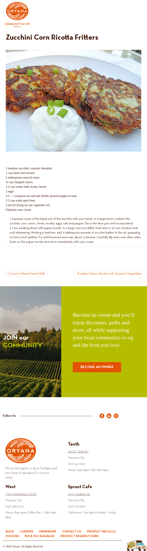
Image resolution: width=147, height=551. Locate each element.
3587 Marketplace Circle (20, 494)
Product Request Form (79, 536)
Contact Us (71, 531)
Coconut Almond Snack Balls (26, 273)
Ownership (47, 531)
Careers (26, 531)
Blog (10, 531)
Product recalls (101, 531)
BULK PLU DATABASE (40, 536)
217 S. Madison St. (79, 494)
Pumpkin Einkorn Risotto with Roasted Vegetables (109, 273)
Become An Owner (97, 367)
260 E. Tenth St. (78, 451)
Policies (12, 536)
